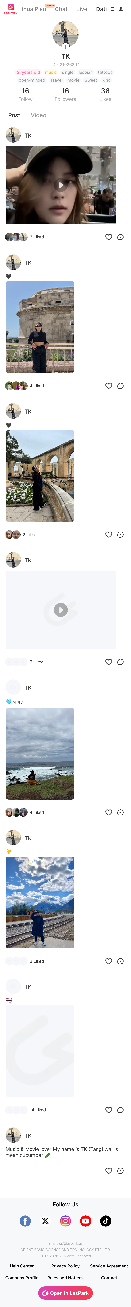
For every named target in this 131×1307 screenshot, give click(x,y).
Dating (105, 9)
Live (81, 9)
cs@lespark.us (71, 1243)
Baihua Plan (30, 9)
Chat (61, 9)
